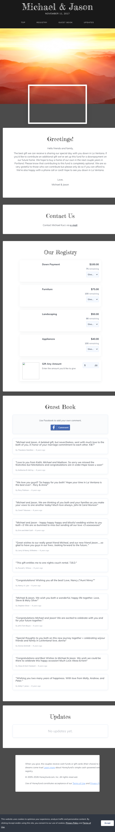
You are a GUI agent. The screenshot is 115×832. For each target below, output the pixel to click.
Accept (107, 823)
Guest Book (66, 22)
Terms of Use (79, 783)
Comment (63, 427)
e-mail (73, 225)
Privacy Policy (97, 783)
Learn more (49, 767)
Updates (89, 22)
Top (23, 22)
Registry (42, 22)
